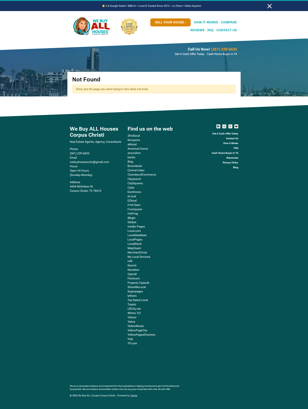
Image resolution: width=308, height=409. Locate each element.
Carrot (134, 395)
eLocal (132, 196)
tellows (132, 295)
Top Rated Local (138, 300)
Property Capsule (138, 282)
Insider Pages (136, 226)
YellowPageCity (137, 330)
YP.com (132, 343)
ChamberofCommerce (142, 174)
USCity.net (134, 308)
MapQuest (134, 248)
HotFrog (133, 213)
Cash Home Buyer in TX (222, 54)
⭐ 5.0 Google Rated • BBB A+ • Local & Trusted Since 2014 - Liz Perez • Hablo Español (151, 5)
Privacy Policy (230, 162)
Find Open (134, 205)
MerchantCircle (137, 252)
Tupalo (132, 304)
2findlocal (134, 135)
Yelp (130, 339)
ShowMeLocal (137, 287)
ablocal (132, 144)
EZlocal (132, 200)
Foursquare (135, 209)
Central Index (136, 170)
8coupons (134, 140)
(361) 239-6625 (224, 49)
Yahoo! (132, 317)
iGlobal (132, 222)
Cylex (131, 187)
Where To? (134, 313)
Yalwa (131, 321)
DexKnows (134, 192)
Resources (232, 157)
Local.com (134, 230)
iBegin (131, 217)
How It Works (206, 22)
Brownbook (135, 166)
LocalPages (135, 239)
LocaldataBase (137, 235)
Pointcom (134, 278)
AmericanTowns (138, 148)
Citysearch (134, 179)
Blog (235, 167)
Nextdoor (133, 269)
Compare (229, 22)
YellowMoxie (136, 326)
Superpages (135, 291)
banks (131, 157)
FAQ (210, 30)
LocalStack (135, 243)
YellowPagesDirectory (141, 334)
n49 (130, 261)
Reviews (197, 30)
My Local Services (139, 256)
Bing (130, 161)
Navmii (132, 265)
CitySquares (135, 183)
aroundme (134, 153)
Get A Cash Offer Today (190, 54)
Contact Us (226, 30)
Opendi (132, 274)
